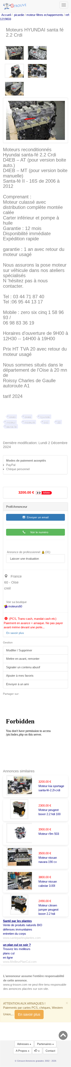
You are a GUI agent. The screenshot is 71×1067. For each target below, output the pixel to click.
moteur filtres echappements (44, 15)
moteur (11, 422)
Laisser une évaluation (24, 558)
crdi (46, 422)
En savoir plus (29, 1014)
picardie (19, 15)
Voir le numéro (36, 532)
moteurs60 (14, 606)
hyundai (45, 416)
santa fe (12, 426)
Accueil (6, 15)
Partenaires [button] (44, 1044)
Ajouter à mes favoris (20, 675)
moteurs (29, 422)
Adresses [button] (23, 1044)
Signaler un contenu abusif (23, 667)
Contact (50, 1050)
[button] (37, 1050)
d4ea (28, 416)
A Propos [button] (22, 1050)
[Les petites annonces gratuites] (15, 5)
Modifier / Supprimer (19, 650)
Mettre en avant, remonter (22, 658)
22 (59, 422)
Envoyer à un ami (17, 684)
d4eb (12, 416)
